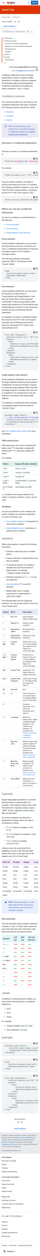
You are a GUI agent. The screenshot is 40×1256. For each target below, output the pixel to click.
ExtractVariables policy (15, 528)
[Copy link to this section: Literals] (12, 993)
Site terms (12, 1245)
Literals (9, 120)
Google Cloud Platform (10, 1233)
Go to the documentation (23, 70)
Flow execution (12, 229)
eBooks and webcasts (9, 1172)
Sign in (34, 3)
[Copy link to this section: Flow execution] (16, 286)
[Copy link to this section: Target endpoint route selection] (29, 375)
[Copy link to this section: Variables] (13, 507)
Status (4, 1188)
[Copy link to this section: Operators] (15, 538)
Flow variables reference (16, 521)
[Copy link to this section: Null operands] (17, 919)
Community (6, 1180)
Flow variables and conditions (16, 431)
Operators (10, 112)
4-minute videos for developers (13, 1204)
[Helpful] (15, 21)
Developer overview (9, 1200)
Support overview (8, 1184)
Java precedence (13, 584)
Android (4, 1222)
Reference (16, 17)
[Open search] (28, 2)
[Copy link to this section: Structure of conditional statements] (4, 146)
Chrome (4, 1225)
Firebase (5, 1229)
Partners (5, 1168)
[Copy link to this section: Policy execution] (17, 239)
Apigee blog (6, 1207)
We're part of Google (9, 1161)
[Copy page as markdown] (28, 32)
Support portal (7, 1191)
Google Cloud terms (25, 1245)
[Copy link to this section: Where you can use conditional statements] (15, 212)
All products (6, 1236)
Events (4, 1164)
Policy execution (12, 225)
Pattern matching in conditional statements (30, 735)
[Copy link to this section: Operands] (15, 794)
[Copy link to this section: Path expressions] (21, 440)
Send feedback (10, 26)
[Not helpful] (18, 21)
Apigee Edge (8, 9)
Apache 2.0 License (8, 1142)
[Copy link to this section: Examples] (15, 1037)
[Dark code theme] (34, 158)
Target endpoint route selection (18, 233)
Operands (10, 116)
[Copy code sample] (37, 158)
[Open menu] (3, 2)
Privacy (4, 1245)
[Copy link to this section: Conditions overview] (27, 96)
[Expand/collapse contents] (14, 38)
